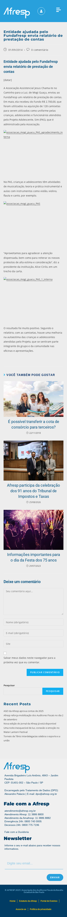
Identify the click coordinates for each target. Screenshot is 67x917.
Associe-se (21, 909)
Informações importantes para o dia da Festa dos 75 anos (33, 557)
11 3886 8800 (36, 814)
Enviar (55, 877)
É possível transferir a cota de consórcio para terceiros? (33, 424)
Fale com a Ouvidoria (16, 832)
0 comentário (39, 50)
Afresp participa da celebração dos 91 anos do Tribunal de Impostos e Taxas (33, 491)
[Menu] (58, 9)
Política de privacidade (40, 909)
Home (12, 901)
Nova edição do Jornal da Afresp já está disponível (30, 723)
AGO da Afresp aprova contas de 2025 (23, 711)
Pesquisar (9, 685)
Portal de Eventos (49, 901)
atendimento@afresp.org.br (20, 810)
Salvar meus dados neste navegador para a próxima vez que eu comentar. (29, 660)
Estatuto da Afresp (28, 901)
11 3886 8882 (43, 818)
